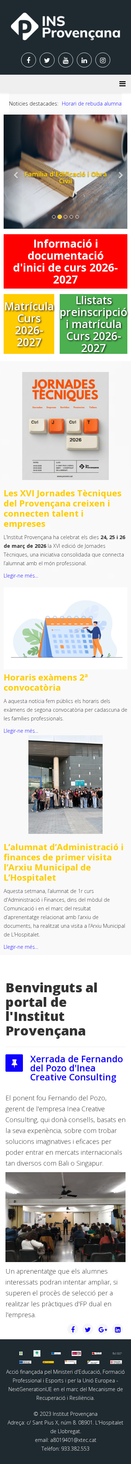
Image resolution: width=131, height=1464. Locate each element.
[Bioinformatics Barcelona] (20, 1353)
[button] (13, 172)
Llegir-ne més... (21, 575)
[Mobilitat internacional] (56, 1353)
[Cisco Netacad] (117, 1353)
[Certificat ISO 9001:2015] (76, 1353)
